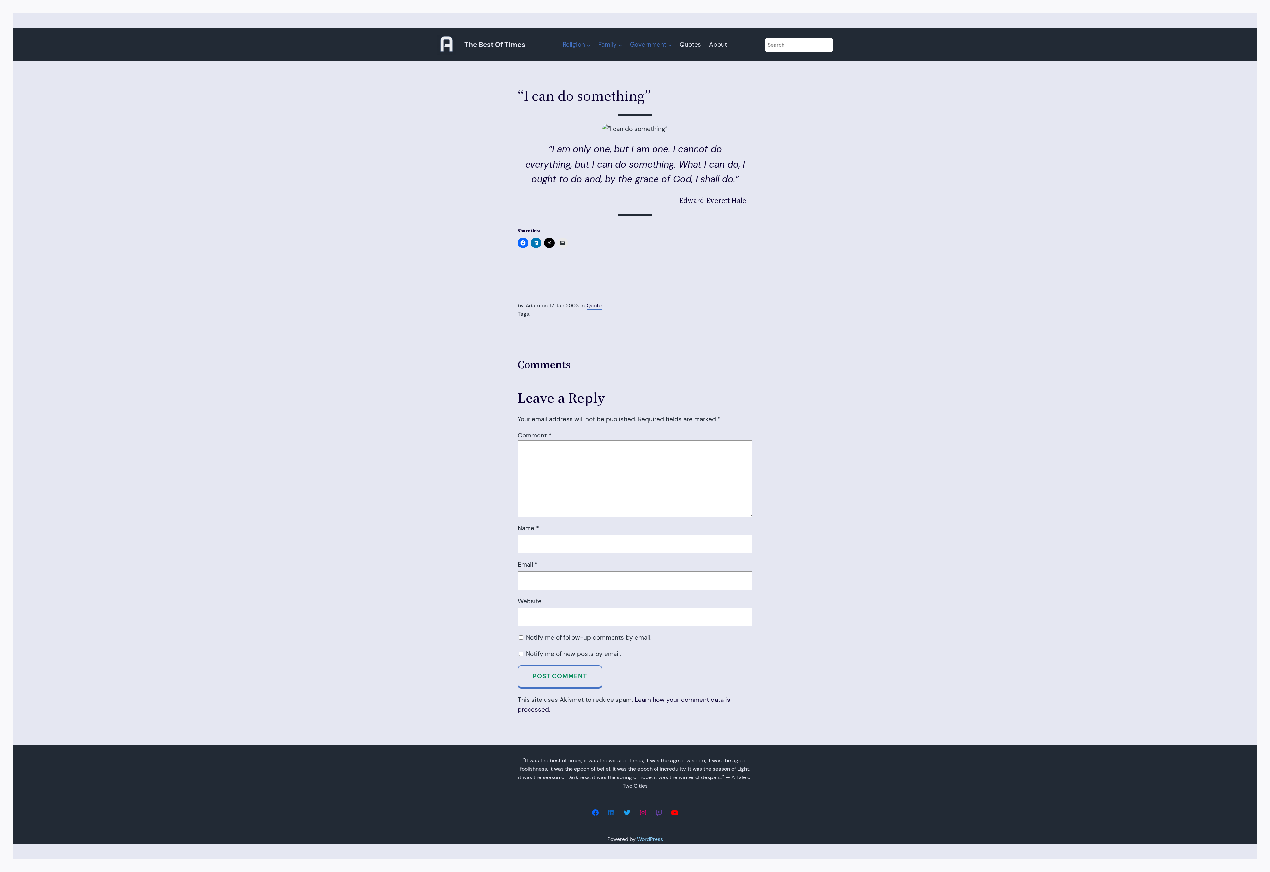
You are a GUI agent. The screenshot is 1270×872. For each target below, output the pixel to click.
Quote (594, 305)
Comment (534, 435)
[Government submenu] (670, 45)
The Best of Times (494, 44)
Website (530, 601)
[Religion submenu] (588, 45)
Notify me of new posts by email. (573, 654)
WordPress (650, 839)
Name (528, 528)
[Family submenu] (620, 45)
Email (528, 564)
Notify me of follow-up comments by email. (589, 637)
